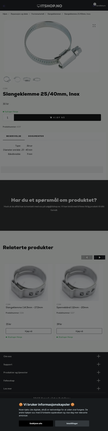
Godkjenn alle (36, 423)
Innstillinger (72, 423)
